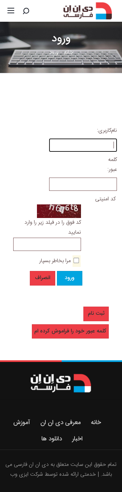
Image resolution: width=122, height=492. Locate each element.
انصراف (42, 278)
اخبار (77, 439)
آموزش (21, 423)
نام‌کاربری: (113, 130)
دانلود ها (51, 439)
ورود (70, 278)
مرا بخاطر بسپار (55, 261)
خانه (68, 52)
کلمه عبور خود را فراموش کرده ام (70, 331)
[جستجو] (26, 11)
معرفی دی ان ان (60, 423)
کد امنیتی (105, 199)
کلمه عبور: (113, 164)
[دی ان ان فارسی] (88, 11)
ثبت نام (96, 313)
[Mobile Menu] (11, 11)
